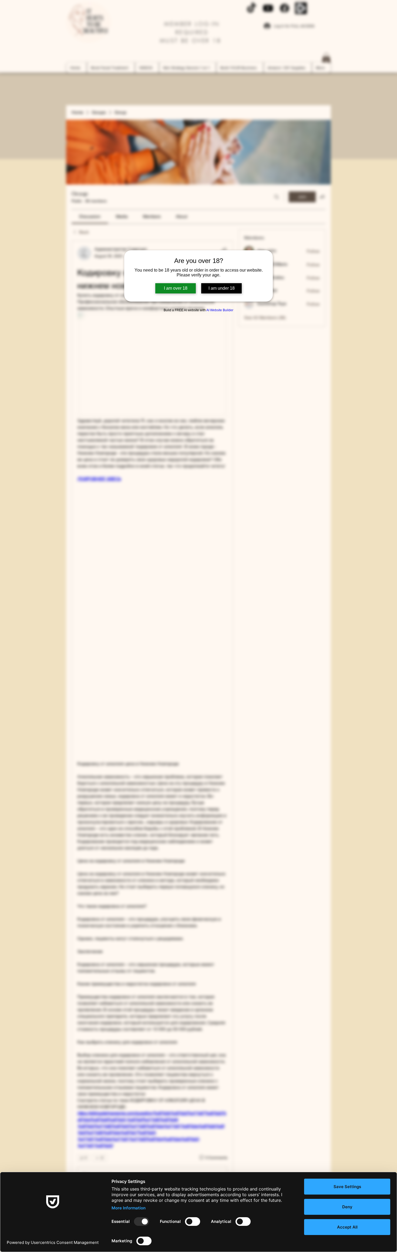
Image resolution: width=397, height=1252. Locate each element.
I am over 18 (175, 288)
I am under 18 (221, 288)
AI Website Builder (219, 310)
